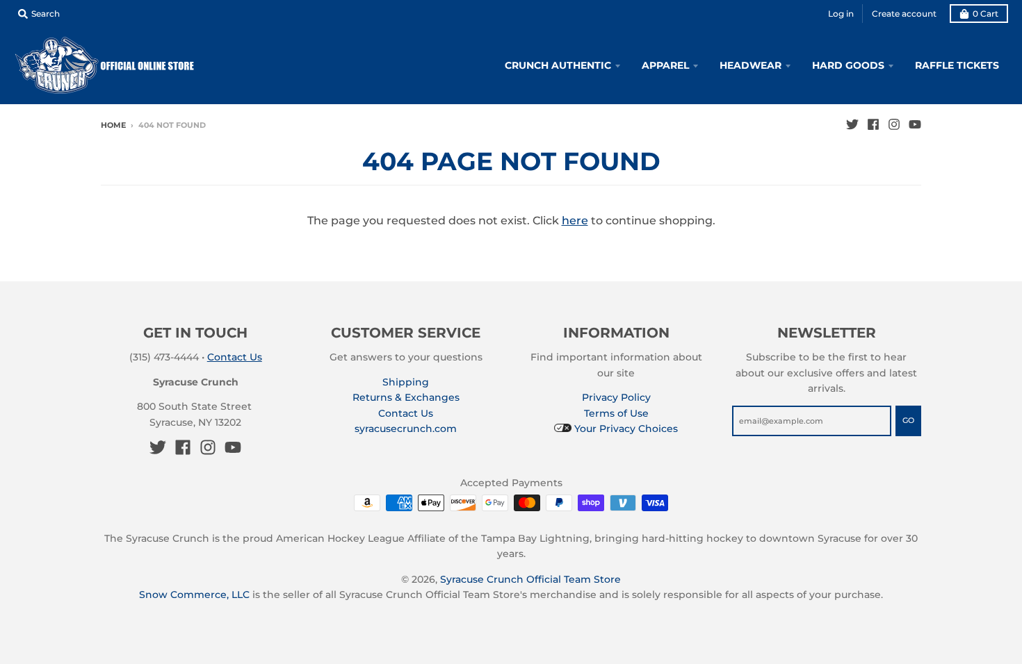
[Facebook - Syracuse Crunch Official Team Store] (873, 124)
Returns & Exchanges (406, 397)
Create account (904, 13)
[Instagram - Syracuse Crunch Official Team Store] (894, 124)
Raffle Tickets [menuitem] (957, 65)
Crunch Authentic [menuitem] (558, 65)
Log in (841, 13)
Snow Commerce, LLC (194, 594)
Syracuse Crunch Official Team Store (530, 579)
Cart (985, 13)
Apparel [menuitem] (665, 65)
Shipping (405, 382)
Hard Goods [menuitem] (848, 65)
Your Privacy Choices (624, 428)
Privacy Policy (616, 397)
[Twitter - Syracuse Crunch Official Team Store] (852, 124)
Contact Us (234, 357)
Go (908, 420)
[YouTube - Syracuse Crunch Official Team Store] (915, 124)
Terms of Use (616, 413)
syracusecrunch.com (406, 428)
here (575, 220)
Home (113, 125)
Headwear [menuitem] (750, 65)
